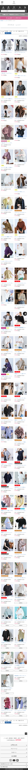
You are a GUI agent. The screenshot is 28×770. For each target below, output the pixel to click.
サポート (14, 752)
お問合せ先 (14, 745)
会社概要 (14, 756)
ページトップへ (26, 733)
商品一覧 (8, 8)
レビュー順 (15, 31)
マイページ (20, 8)
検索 (26, 11)
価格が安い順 (21, 31)
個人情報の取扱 (4, 766)
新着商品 (3, 8)
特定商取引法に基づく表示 (7, 764)
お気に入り (14, 8)
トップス (5, 20)
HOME (1, 20)
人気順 (10, 31)
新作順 (6, 31)
